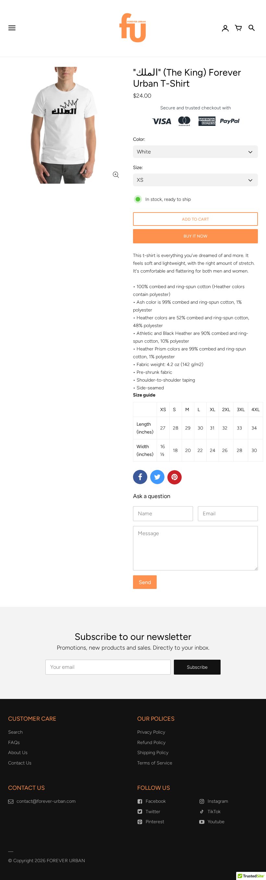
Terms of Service (154, 763)
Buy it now (195, 236)
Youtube (216, 822)
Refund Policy (151, 742)
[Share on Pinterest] (174, 477)
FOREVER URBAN (66, 860)
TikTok (214, 811)
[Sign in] (225, 28)
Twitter (153, 811)
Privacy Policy (151, 732)
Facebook (156, 801)
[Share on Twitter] (157, 477)
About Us (18, 752)
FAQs (14, 742)
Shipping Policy (152, 752)
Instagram (218, 801)
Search (15, 732)
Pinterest (155, 822)
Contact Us (19, 763)
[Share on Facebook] (140, 477)
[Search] (251, 28)
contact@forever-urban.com (46, 801)
